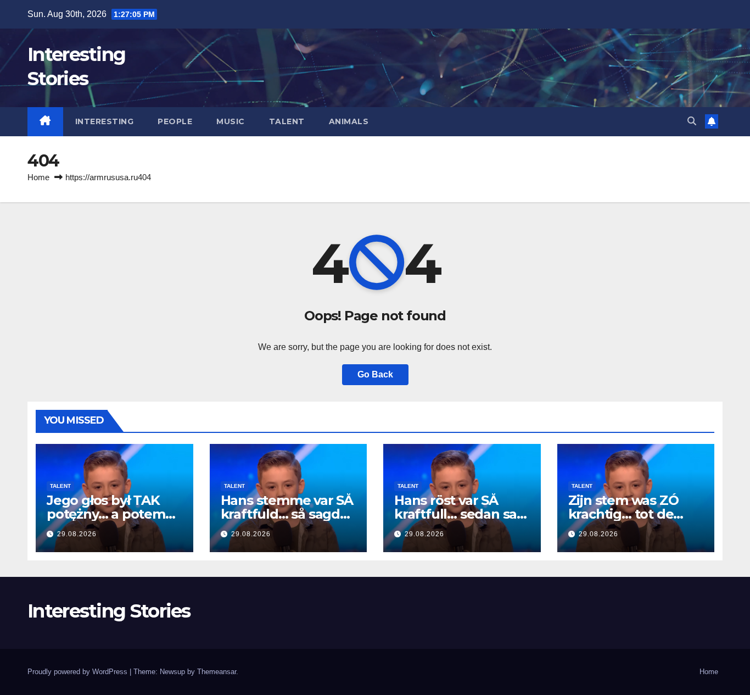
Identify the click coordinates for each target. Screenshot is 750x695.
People (175, 121)
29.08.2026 (77, 534)
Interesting (104, 121)
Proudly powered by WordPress (78, 672)
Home (38, 177)
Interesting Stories (109, 610)
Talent (287, 121)
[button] (691, 121)
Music (230, 121)
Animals (349, 121)
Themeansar (216, 672)
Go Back (375, 374)
